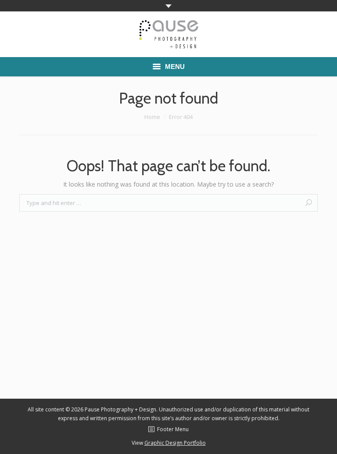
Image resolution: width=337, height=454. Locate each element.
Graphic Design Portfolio (175, 443)
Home (152, 117)
